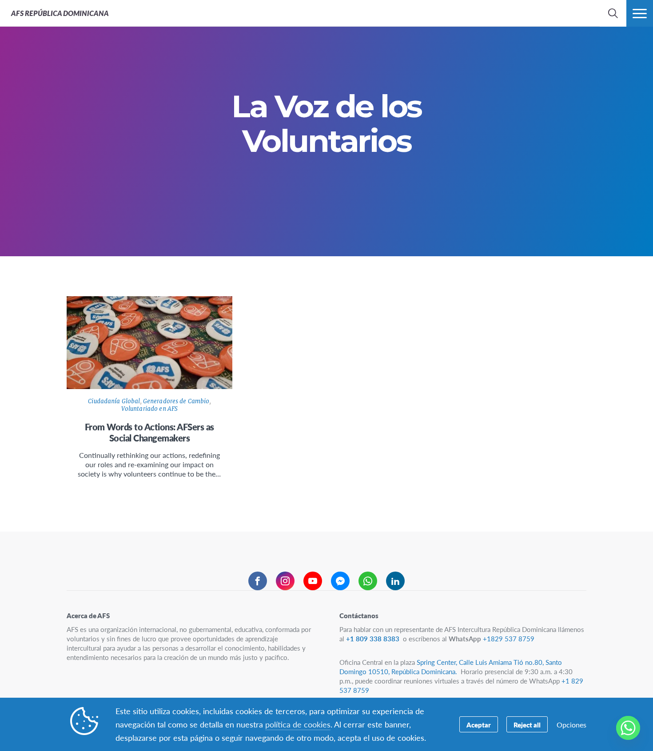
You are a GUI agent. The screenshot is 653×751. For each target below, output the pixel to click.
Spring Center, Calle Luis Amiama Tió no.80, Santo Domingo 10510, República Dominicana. (450, 666)
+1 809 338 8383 (373, 638)
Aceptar (478, 724)
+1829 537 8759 (508, 638)
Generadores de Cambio (176, 401)
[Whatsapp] (628, 728)
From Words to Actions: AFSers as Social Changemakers (149, 432)
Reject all (527, 724)
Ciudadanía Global (114, 401)
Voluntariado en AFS (149, 409)
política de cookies (297, 724)
